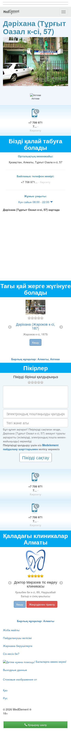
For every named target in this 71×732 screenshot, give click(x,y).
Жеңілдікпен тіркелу (42, 604)
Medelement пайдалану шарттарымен (31, 447)
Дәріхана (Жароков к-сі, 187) (35, 326)
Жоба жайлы (11, 630)
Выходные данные (15, 670)
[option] (35, 327)
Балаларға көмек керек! (50, 662)
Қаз (5, 690)
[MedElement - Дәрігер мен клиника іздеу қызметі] (11, 12)
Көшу (35, 342)
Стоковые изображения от (20, 679)
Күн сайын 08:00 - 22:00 (34, 202)
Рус (5, 698)
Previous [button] (10, 327)
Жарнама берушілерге (17, 646)
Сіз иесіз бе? (11, 654)
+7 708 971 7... (35, 126)
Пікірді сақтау (35, 457)
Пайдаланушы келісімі (17, 638)
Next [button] (61, 327)
